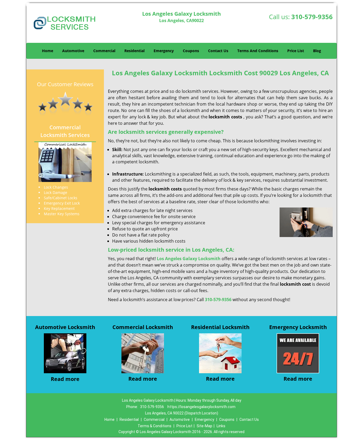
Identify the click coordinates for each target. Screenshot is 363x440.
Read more (65, 379)
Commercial (104, 50)
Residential (134, 50)
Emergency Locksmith (298, 327)
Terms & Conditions (154, 426)
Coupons (191, 50)
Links (221, 426)
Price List (295, 50)
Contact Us (218, 50)
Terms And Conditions (257, 50)
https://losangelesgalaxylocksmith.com (201, 407)
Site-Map (204, 426)
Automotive (73, 50)
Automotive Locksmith (65, 327)
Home (47, 50)
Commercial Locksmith (142, 327)
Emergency (164, 50)
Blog (317, 50)
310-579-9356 (312, 16)
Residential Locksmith (220, 327)
